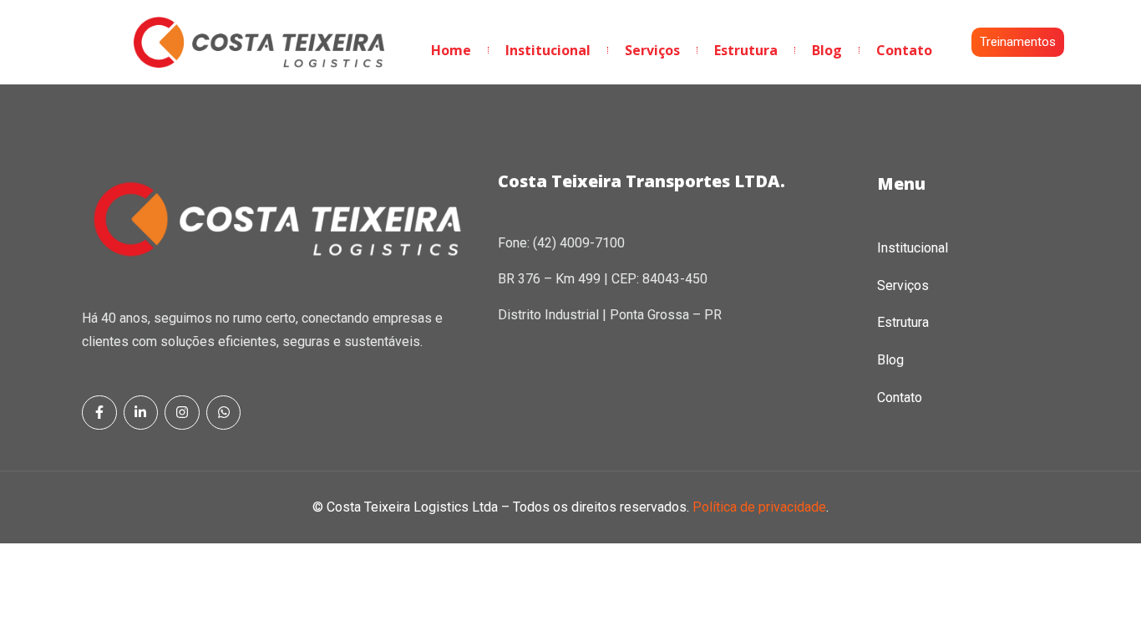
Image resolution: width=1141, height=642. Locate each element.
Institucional (548, 50)
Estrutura (746, 50)
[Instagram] (182, 413)
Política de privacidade (759, 507)
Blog (827, 50)
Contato (904, 50)
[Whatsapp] (223, 413)
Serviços (652, 50)
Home (451, 50)
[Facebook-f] (99, 413)
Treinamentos (1018, 41)
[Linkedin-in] (141, 413)
